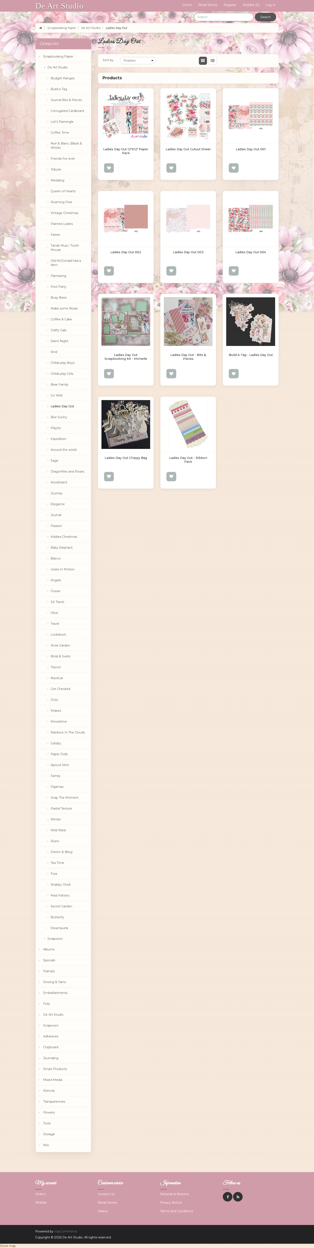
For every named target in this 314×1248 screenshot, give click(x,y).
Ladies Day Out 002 (125, 252)
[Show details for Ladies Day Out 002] (125, 218)
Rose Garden (60, 645)
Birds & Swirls (60, 656)
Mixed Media (52, 1080)
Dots (54, 700)
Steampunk (59, 928)
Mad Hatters (60, 895)
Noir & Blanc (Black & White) (66, 146)
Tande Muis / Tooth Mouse (65, 248)
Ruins (55, 841)
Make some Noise (64, 308)
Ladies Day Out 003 (188, 252)
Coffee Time (60, 132)
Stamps (49, 971)
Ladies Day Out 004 (250, 252)
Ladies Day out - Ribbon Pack (188, 460)
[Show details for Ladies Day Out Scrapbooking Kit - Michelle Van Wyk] (125, 321)
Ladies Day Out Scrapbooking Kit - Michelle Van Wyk (125, 358)
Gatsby (56, 743)
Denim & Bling (61, 852)
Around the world (63, 450)
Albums (48, 949)
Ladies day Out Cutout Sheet (188, 149)
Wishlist (41, 1203)
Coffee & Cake (61, 319)
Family (55, 776)
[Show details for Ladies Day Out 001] (250, 116)
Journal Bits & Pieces (66, 100)
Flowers (49, 1112)
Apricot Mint (60, 765)
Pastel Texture (61, 808)
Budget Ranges (63, 78)
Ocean (55, 591)
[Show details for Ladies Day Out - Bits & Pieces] (188, 321)
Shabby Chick (61, 884)
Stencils (49, 1091)
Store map (8, 1246)
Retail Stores (207, 5)
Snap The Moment (65, 798)
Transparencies (54, 1101)
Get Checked (60, 689)
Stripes (56, 711)
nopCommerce (65, 1231)
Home (187, 5)
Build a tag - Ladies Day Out (251, 355)
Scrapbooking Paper (58, 56)
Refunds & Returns (174, 1194)
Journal (56, 515)
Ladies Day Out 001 (251, 149)
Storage (49, 1134)
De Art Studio (59, 5)
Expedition (58, 439)
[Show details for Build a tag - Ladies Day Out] (250, 321)
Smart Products (55, 1069)
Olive (54, 613)
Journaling (51, 1058)
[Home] (40, 28)
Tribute (56, 169)
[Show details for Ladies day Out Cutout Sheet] (188, 116)
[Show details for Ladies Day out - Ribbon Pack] (188, 424)
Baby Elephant (62, 548)
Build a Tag (59, 89)
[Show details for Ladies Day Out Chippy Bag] (125, 424)
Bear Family (59, 384)
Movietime (59, 721)
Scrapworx (55, 939)
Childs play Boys (63, 363)
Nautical (57, 678)
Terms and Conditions (176, 1211)
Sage (54, 461)
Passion (56, 526)
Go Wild (56, 395)
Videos (103, 1211)
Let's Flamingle (62, 122)
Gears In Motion (63, 569)
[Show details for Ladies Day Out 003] (188, 218)
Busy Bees (59, 297)
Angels (56, 580)
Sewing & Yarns (54, 982)
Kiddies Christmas (64, 537)
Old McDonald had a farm (66, 263)
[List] (212, 60)
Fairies (55, 235)
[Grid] (203, 60)
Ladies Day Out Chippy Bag (126, 458)
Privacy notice (171, 1203)
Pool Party (58, 287)
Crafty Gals (58, 330)
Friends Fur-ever (63, 159)
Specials (49, 960)
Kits (46, 1145)
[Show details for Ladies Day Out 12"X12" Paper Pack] (125, 116)
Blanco (56, 558)
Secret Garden (61, 906)
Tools (47, 1123)
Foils (46, 1004)
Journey (57, 493)
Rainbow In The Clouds (68, 732)
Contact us (106, 1194)
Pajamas (57, 787)
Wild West (58, 830)
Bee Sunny (59, 417)
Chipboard (50, 1047)
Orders (40, 1194)
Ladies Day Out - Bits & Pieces (188, 357)
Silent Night (59, 341)
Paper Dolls (59, 754)
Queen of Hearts (63, 191)
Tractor (56, 667)
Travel (55, 624)
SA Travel (57, 602)
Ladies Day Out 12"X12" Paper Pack (125, 151)
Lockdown (58, 634)
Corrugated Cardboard (67, 111)
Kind (54, 352)
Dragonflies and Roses (67, 471)
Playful (56, 428)
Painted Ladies (62, 224)
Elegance (58, 504)
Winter (56, 819)
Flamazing (58, 276)
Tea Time (57, 863)
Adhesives (50, 1036)
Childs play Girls (62, 374)
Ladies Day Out (62, 406)
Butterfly (57, 917)
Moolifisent (59, 482)
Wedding (57, 180)
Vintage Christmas (64, 213)
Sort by (108, 60)
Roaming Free (61, 202)
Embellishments (55, 993)
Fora (54, 874)
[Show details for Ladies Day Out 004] (250, 218)
